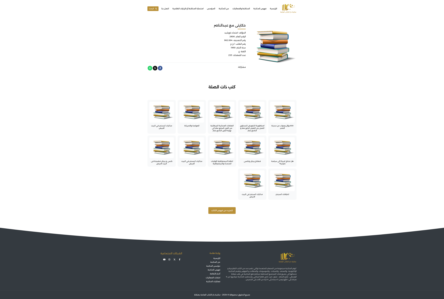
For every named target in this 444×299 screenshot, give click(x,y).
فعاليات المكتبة (213, 281)
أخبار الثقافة (215, 274)
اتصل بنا (165, 9)
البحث (151, 9)
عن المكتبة (224, 9)
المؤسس (211, 9)
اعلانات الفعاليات (213, 278)
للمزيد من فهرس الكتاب (222, 210)
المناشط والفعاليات (241, 9)
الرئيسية (273, 9)
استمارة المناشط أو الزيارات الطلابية (188, 9)
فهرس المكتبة (259, 9)
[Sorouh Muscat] (288, 8)
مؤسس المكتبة (213, 266)
